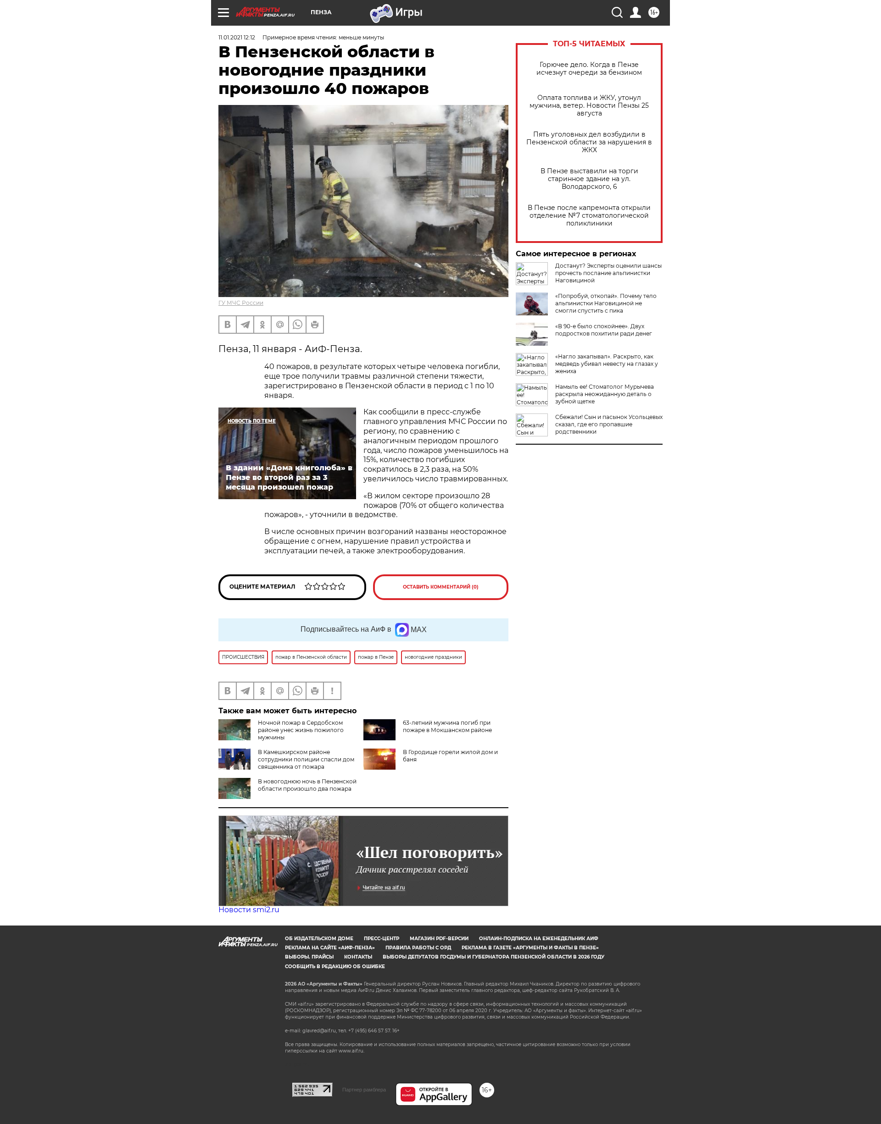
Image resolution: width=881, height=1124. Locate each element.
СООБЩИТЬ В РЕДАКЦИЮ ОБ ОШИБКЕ (335, 967)
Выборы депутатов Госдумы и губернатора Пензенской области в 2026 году (493, 957)
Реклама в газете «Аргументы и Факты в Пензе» (530, 948)
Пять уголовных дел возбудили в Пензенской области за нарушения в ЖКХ (589, 142)
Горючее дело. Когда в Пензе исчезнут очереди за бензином (589, 69)
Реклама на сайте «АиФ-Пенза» (330, 948)
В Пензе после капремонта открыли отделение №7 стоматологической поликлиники (589, 215)
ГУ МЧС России (240, 302)
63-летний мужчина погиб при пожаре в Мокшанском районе (447, 726)
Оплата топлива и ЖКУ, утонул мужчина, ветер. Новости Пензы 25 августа (589, 105)
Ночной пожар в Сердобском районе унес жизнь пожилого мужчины (301, 730)
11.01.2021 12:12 (236, 37)
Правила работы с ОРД (418, 948)
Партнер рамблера (364, 1089)
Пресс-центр (381, 939)
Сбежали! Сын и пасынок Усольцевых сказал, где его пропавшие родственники (609, 424)
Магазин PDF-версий (439, 939)
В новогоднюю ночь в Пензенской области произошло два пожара (307, 785)
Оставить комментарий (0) (441, 587)
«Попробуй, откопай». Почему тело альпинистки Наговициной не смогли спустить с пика (606, 303)
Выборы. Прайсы (309, 957)
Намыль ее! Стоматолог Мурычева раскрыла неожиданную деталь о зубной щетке (604, 394)
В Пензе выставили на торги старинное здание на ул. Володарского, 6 (589, 179)
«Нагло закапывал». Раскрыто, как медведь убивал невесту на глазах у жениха (606, 364)
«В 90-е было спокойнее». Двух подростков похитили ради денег (603, 330)
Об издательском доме (319, 939)
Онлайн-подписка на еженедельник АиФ (538, 939)
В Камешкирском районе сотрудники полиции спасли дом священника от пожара (306, 759)
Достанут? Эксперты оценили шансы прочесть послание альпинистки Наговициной (608, 273)
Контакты (358, 957)
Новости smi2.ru (248, 909)
